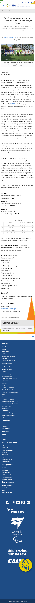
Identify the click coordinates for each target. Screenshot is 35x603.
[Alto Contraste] (28, 2)
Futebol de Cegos (15, 317)
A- (25, 2)
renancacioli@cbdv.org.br (8, 309)
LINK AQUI (13, 104)
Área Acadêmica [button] (8, 482)
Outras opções (10, 323)
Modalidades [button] (7, 364)
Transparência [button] (7, 465)
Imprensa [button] (5, 431)
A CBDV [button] (5, 344)
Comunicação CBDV (10, 37)
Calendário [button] (6, 421)
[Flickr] (28, 502)
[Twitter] (18, 502)
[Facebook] (7, 502)
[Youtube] (23, 502)
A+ (23, 2)
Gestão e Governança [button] (10, 442)
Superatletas (24, 601)
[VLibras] (32, 2)
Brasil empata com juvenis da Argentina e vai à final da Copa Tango (17, 329)
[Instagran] (13, 502)
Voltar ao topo (27, 337)
